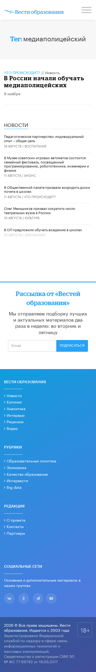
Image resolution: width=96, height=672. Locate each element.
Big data (14, 487)
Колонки (14, 402)
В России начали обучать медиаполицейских (44, 81)
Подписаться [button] (72, 345)
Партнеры (16, 533)
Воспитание (36, 145)
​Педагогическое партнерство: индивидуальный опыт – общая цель (44, 138)
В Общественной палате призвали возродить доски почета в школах (47, 189)
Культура (32, 217)
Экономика (16, 467)
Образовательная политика (31, 460)
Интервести (17, 480)
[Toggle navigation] (87, 10)
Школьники (35, 234)
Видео (12, 428)
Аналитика (16, 408)
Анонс (30, 175)
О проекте (16, 520)
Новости (14, 395)
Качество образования (27, 474)
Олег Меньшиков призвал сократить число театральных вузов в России (39, 210)
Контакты (15, 526)
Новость (52, 72)
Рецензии (15, 421)
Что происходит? (22, 72)
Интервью (16, 415)
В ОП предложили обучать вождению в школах (43, 229)
